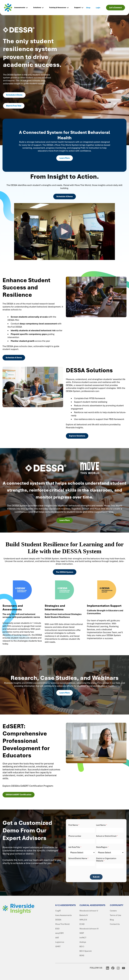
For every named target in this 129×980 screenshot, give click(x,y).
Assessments (19, 7)
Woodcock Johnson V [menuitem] (88, 910)
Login (98, 8)
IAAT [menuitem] (57, 937)
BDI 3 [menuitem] (81, 946)
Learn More (64, 158)
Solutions (37, 7)
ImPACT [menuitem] (82, 937)
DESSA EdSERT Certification (18, 794)
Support (77, 7)
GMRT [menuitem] (58, 946)
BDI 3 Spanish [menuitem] (85, 951)
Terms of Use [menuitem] (115, 915)
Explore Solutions (77, 436)
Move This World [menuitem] (62, 924)
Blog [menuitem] (112, 919)
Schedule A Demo (14, 95)
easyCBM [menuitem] (59, 933)
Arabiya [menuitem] (82, 942)
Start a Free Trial (13, 106)
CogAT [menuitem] (58, 910)
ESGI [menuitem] (57, 928)
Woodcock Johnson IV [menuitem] (89, 928)
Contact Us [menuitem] (115, 924)
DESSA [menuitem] (58, 919)
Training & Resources (57, 7)
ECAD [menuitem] (82, 924)
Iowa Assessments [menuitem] (63, 915)
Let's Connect (115, 7)
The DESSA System (64, 572)
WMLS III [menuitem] (83, 919)
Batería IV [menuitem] (83, 915)
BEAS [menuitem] (81, 955)
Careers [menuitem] (113, 910)
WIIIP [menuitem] (81, 933)
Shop (88, 8)
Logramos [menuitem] (59, 942)
